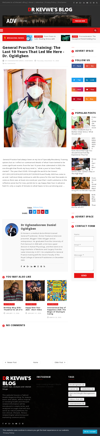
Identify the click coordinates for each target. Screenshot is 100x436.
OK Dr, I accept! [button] (90, 431)
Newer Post (12, 362)
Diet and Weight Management (82, 393)
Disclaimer (62, 2)
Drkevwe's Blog (20, 2)
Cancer (72, 389)
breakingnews (76, 385)
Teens (37, 36)
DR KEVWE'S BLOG (50, 9)
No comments (10, 63)
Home (35, 362)
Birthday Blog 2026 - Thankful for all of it (13, 309)
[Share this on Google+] (38, 212)
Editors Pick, (38, 207)
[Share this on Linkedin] (46, 212)
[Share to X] (34, 212)
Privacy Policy (50, 2)
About (31, 2)
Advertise (39, 2)
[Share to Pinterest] (42, 212)
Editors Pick (77, 36)
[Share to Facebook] (30, 212)
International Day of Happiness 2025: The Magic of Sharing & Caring (83, 39)
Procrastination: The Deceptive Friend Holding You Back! (46, 39)
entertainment (76, 404)
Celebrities (86, 389)
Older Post (59, 362)
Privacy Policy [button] (8, 433)
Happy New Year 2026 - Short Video (33, 309)
